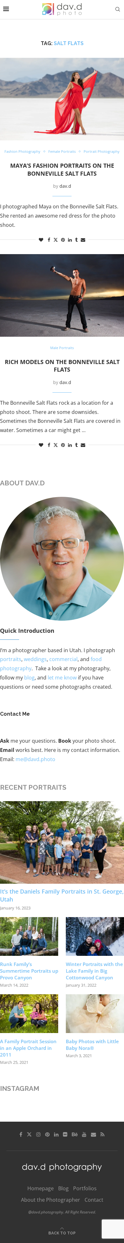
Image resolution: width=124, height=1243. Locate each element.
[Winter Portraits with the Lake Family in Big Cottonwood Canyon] (95, 936)
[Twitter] (29, 1134)
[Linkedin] (56, 1134)
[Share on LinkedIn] (70, 240)
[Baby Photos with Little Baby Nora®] (95, 1013)
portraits (10, 659)
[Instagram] (38, 1134)
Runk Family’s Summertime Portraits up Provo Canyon (29, 971)
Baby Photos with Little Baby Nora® (92, 1044)
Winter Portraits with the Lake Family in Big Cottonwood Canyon (94, 971)
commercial (63, 659)
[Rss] (102, 1134)
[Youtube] (84, 1134)
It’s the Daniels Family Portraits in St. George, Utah (62, 895)
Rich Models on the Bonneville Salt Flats (62, 366)
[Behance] (75, 1134)
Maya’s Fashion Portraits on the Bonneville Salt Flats (62, 169)
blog (29, 677)
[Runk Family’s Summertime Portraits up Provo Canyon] (29, 936)
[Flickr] (65, 1134)
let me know (62, 677)
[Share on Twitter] (55, 240)
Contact (94, 1199)
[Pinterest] (47, 1134)
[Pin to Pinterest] (63, 240)
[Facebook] (20, 1134)
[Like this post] (41, 240)
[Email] (93, 1134)
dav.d (65, 186)
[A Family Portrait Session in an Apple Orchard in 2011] (29, 1013)
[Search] (117, 9)
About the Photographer (50, 1199)
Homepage (40, 1188)
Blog (63, 1188)
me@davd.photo (35, 759)
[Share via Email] (83, 240)
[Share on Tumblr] (76, 240)
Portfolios (85, 1188)
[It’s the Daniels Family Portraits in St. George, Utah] (62, 842)
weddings (35, 659)
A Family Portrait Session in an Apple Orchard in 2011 (28, 1048)
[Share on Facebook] (49, 240)
